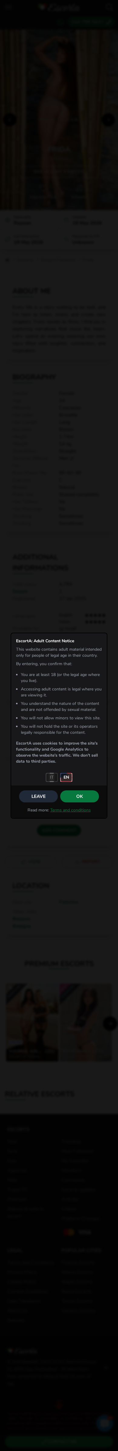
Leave (38, 796)
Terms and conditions (70, 810)
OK (79, 796)
